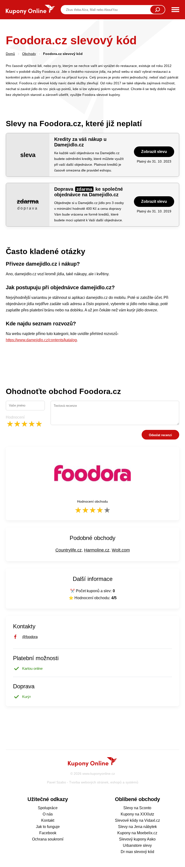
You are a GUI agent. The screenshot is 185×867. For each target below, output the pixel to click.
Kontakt (47, 820)
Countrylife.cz (68, 550)
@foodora (30, 637)
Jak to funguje (48, 827)
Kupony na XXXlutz (137, 814)
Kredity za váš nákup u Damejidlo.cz (80, 142)
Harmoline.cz (96, 550)
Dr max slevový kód (137, 852)
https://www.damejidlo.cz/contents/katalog (41, 340)
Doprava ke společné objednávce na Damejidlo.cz (88, 191)
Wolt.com (121, 550)
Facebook (47, 833)
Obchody (29, 54)
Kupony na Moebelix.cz (137, 833)
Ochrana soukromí (47, 839)
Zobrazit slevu (154, 152)
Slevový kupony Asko (137, 839)
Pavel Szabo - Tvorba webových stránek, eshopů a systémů (92, 782)
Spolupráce (48, 808)
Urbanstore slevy (137, 845)
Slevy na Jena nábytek (137, 827)
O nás (48, 814)
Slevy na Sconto (137, 808)
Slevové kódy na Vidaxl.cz (137, 820)
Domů (10, 54)
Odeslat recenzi (160, 435)
